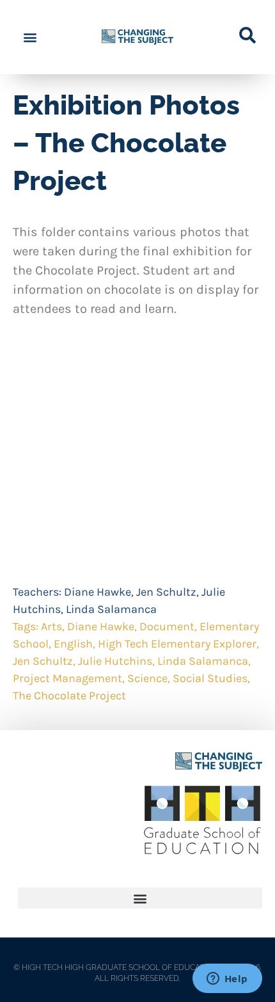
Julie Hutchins (115, 661)
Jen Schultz (166, 592)
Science (147, 678)
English (73, 644)
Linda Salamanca (111, 609)
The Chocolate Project (69, 695)
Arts (51, 626)
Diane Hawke (97, 592)
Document (166, 626)
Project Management (67, 678)
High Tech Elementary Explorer (177, 644)
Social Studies (210, 678)
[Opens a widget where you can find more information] (227, 980)
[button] (29, 37)
